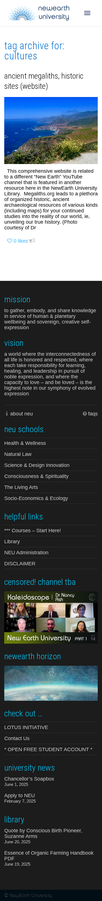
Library (12, 541)
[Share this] (32, 241)
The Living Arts (21, 487)
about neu (21, 414)
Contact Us (16, 738)
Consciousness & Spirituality (36, 476)
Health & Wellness (25, 443)
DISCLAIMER (19, 563)
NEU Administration (26, 552)
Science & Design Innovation (36, 465)
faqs (93, 414)
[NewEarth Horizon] (51, 683)
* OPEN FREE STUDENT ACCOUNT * (48, 749)
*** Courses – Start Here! (32, 530)
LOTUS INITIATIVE (26, 727)
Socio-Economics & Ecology (36, 498)
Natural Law (17, 454)
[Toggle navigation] (87, 13)
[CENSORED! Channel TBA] (51, 617)
